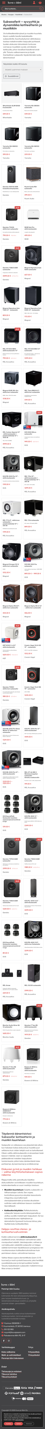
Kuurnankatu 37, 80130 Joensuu (16, 1326)
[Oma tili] (34, 2)
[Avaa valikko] (4, 3)
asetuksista (19, 1420)
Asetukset (29, 1424)
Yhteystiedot (34, 1355)
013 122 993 (9, 1329)
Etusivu (4, 14)
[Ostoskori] (40, 2)
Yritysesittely (34, 1352)
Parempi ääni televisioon (13, 1358)
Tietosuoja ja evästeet (12, 1371)
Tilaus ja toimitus (9, 1374)
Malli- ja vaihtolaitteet (11, 1355)
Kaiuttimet (18, 14)
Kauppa (11, 14)
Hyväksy (8, 1424)
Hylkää (18, 1424)
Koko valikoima (8, 1352)
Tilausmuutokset (9, 1376)
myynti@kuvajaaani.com (14, 1332)
